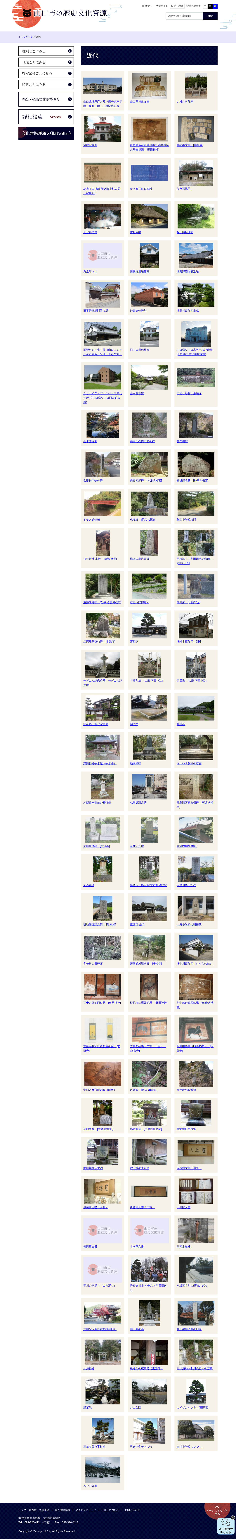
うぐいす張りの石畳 (189, 763)
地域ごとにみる (34, 62)
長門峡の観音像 (186, 1089)
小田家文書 (183, 1207)
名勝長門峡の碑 (93, 480)
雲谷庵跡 (135, 232)
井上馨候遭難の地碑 (189, 1329)
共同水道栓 (183, 1246)
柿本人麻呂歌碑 (139, 558)
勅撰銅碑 (135, 763)
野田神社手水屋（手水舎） (100, 763)
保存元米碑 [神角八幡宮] (146, 480)
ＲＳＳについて (110, 1509)
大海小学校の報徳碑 (189, 924)
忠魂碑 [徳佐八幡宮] (143, 519)
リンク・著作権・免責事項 (33, 1509)
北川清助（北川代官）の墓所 (195, 1368)
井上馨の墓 (137, 1329)
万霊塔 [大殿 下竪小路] (191, 680)
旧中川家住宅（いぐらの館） (195, 963)
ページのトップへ (217, 1512)
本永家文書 (137, 1246)
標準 (180, 6)
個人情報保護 (62, 1509)
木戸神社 (88, 1368)
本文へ (148, 6)
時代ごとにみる (34, 84)
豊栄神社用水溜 (186, 1129)
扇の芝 (134, 724)
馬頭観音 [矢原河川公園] (146, 1129)
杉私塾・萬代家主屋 (95, 724)
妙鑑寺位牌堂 (138, 310)
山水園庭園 (90, 441)
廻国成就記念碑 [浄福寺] (146, 963)
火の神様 (88, 885)
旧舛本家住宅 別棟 (189, 641)
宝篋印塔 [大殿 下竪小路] (146, 680)
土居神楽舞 (90, 232)
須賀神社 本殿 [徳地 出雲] (100, 558)
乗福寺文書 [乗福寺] (190, 145)
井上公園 (135, 1407)
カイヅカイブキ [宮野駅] (193, 1407)
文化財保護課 (51, 1518)
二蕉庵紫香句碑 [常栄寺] (99, 641)
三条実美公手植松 (94, 1446)
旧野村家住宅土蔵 (188, 310)
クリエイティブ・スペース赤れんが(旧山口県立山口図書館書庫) (102, 398)
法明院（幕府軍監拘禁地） (100, 1329)
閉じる (233, 1517)
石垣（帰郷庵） (139, 602)
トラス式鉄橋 (91, 519)
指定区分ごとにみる (37, 73)
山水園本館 (137, 393)
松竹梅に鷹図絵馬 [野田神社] (148, 1002)
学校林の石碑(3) (93, 963)
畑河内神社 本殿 (187, 846)
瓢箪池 (87, 1407)
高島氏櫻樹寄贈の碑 (142, 441)
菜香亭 (181, 724)
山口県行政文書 (139, 101)
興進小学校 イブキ (141, 1446)
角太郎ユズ (90, 271)
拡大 (173, 6)
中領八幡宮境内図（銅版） (100, 1089)
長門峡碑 (182, 441)
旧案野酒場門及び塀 (95, 310)
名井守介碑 (137, 846)
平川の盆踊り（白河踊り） (100, 1285)
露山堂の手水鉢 (139, 1168)
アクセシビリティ (85, 1509)
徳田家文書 (90, 1246)
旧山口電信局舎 (139, 349)
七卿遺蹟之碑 (138, 802)
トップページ (25, 36)
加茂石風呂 (183, 188)
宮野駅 (134, 641)
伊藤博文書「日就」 (142, 1207)
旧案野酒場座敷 (139, 271)
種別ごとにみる (34, 51)
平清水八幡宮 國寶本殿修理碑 (148, 885)
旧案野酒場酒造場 (188, 271)
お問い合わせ (132, 1509)
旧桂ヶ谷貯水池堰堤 (189, 393)
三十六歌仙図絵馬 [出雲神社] (102, 1002)
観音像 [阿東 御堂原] (143, 1089)
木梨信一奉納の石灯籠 (97, 802)
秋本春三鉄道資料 (141, 188)
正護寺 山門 (137, 924)
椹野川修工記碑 (186, 885)
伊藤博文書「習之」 (189, 1168)
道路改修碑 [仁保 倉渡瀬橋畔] (102, 602)
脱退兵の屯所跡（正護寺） (146, 1368)
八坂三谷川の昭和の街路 (192, 1285)
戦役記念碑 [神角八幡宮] (193, 480)
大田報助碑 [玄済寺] (96, 846)
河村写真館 (90, 145)
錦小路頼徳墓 (185, 232)
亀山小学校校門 (186, 519)
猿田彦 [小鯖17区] (188, 602)
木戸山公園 (90, 1485)
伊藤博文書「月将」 (95, 1207)
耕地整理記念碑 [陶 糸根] (99, 924)
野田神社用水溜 (93, 1168)
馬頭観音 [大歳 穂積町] (98, 1129)
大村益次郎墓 (185, 101)
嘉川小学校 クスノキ (189, 1446)
